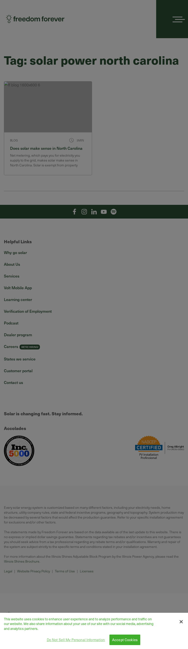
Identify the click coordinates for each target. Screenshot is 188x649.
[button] (181, 622)
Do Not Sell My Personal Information (76, 639)
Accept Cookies (125, 639)
